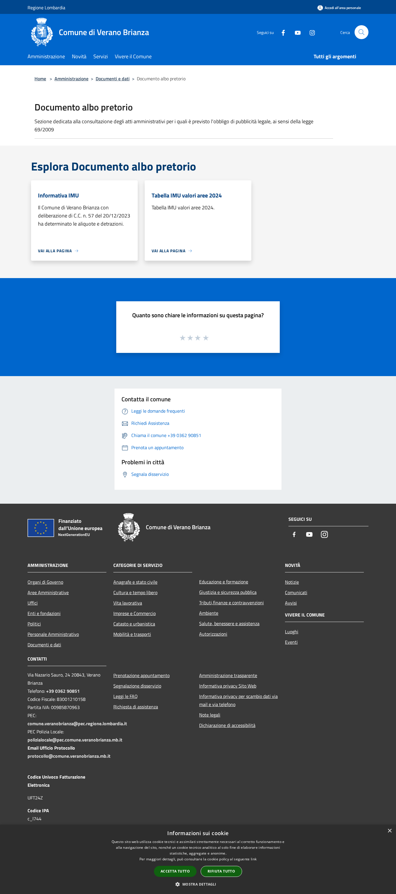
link (254, 859)
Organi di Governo (45, 582)
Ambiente (208, 613)
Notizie (292, 582)
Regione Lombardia (46, 7)
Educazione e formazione (223, 581)
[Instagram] (310, 32)
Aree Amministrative (48, 592)
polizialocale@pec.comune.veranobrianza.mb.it (75, 739)
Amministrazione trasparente (228, 675)
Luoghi (291, 631)
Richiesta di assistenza (135, 706)
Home (40, 78)
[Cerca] (361, 32)
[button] (198, 884)
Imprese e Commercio (134, 613)
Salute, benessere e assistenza (229, 623)
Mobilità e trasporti (132, 634)
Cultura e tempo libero (135, 592)
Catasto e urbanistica (134, 623)
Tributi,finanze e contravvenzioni (231, 602)
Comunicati (296, 592)
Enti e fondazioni (44, 613)
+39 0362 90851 (63, 691)
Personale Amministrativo (53, 634)
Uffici (33, 602)
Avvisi (291, 602)
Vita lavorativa (127, 602)
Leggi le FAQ (125, 696)
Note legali (209, 714)
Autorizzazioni (213, 633)
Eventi (291, 642)
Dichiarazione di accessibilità (227, 725)
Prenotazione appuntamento (141, 675)
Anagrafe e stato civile (135, 582)
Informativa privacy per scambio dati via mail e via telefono (238, 700)
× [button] (389, 831)
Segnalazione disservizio (137, 685)
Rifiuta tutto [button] (221, 871)
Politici (34, 623)
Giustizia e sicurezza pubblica (228, 592)
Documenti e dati (113, 78)
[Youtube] (295, 32)
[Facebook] (281, 32)
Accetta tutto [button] (175, 871)
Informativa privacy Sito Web (227, 685)
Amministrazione (71, 78)
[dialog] (198, 859)
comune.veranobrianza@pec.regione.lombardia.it (77, 723)
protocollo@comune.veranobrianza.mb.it (69, 755)
